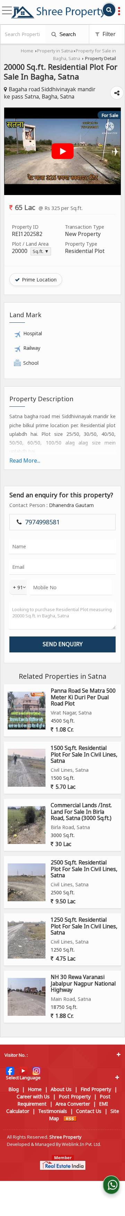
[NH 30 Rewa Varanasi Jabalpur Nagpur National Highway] (26, 997)
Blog (13, 1089)
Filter (108, 34)
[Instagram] (36, 1070)
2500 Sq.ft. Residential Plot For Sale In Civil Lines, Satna (84, 869)
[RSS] (70, 1118)
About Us (61, 1089)
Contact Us (88, 1111)
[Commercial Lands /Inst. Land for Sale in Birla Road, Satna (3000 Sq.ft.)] (26, 825)
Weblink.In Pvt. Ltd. (81, 1144)
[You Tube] (23, 1070)
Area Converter (73, 1103)
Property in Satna (55, 51)
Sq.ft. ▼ (41, 251)
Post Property (75, 1096)
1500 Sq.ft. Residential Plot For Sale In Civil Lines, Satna (84, 754)
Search (67, 34)
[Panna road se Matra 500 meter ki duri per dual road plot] (26, 710)
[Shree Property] (58, 12)
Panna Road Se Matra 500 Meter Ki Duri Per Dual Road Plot (83, 697)
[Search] (109, 9)
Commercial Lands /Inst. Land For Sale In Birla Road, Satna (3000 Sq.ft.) (81, 812)
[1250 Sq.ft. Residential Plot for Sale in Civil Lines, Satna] (26, 940)
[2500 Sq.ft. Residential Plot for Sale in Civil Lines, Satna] (26, 882)
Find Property (96, 1089)
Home (27, 51)
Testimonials (52, 1111)
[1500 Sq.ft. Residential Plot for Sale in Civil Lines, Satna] (26, 768)
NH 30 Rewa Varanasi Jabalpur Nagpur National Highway (83, 983)
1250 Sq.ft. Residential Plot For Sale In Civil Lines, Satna (84, 926)
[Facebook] (10, 1070)
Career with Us (33, 1096)
